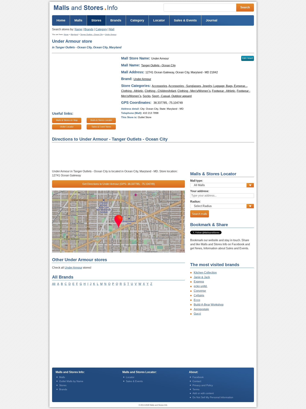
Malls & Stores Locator (101, 120)
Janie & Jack (202, 277)
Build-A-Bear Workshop (208, 304)
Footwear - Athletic (223, 90)
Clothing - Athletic (132, 90)
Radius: (195, 201)
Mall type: (196, 180)
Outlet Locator (66, 127)
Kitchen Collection (205, 272)
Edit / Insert (247, 58)
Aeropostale (201, 309)
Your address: (199, 191)
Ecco (197, 300)
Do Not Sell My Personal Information (212, 397)
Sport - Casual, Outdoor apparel (172, 96)
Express (199, 281)
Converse (200, 290)
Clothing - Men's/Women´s (194, 90)
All (53, 283)
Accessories (159, 85)
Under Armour (73, 267)
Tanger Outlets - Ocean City (158, 65)
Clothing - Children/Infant (160, 90)
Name (78, 29)
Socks (147, 96)
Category (101, 29)
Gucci (197, 313)
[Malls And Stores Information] (92, 8)
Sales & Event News (101, 127)
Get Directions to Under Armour (118, 183)
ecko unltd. (200, 286)
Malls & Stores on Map (67, 120)
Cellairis (199, 295)
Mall (111, 29)
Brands (88, 29)
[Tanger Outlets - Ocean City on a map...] (118, 221)
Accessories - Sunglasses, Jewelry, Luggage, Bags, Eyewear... (207, 85)
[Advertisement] (197, 44)
